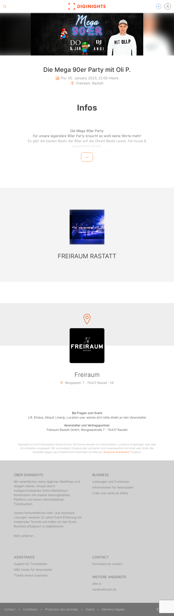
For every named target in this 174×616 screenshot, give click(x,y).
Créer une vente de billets (110, 493)
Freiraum (87, 374)
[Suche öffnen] (4, 6)
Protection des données (62, 609)
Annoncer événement (116, 452)
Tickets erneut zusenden (31, 575)
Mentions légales (113, 609)
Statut (90, 609)
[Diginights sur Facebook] (157, 609)
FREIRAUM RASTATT (87, 256)
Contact (10, 609)
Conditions (30, 609)
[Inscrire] (167, 6)
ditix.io (96, 583)
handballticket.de (104, 589)
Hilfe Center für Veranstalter (33, 569)
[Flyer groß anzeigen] (87, 34)
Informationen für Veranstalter (112, 487)
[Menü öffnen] (158, 6)
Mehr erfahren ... (25, 536)
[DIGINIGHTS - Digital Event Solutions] (87, 6)
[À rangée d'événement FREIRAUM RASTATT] (87, 227)
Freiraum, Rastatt (89, 83)
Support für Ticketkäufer (30, 564)
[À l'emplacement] (87, 345)
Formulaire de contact (107, 564)
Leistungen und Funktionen (110, 481)
